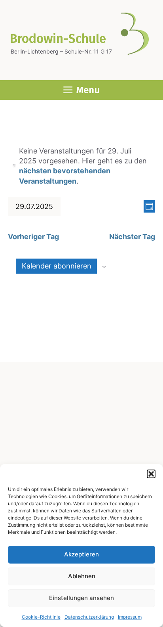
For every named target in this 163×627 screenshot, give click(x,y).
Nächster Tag (132, 236)
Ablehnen (81, 576)
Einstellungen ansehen (81, 598)
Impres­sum (130, 617)
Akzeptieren (81, 554)
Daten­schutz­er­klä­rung (89, 617)
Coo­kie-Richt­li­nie (41, 617)
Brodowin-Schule (58, 38)
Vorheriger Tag (33, 236)
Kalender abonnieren (56, 266)
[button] (151, 474)
